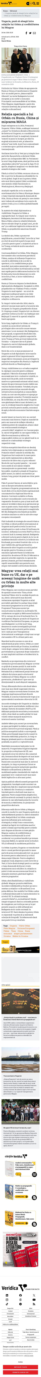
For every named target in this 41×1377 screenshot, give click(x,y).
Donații (10, 1319)
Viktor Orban (24, 926)
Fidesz (6, 931)
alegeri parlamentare (23, 933)
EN (30, 3)
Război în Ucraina (20, 936)
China (20, 931)
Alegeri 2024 (10, 1337)
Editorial (13, 11)
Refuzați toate (20, 1367)
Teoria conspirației (30, 1337)
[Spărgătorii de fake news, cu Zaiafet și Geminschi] (20, 949)
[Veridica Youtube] (34, 1299)
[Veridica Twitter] (34, 1295)
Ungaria (13, 926)
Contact (10, 1311)
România (30, 1311)
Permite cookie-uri (20, 1372)
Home (5, 11)
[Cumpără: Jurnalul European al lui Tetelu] (20, 1249)
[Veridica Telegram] (20, 1304)
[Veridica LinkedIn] (7, 1295)
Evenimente (10, 1313)
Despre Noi (10, 1308)
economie (8, 933)
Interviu (10, 1335)
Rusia (27, 931)
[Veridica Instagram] (7, 1299)
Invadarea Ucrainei (30, 1316)
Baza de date (30, 1340)
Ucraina (7, 936)
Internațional (30, 1313)
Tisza (13, 931)
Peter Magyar (9, 928)
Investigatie (10, 1342)
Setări (20, 1362)
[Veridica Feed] (34, 1304)
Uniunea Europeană (26, 928)
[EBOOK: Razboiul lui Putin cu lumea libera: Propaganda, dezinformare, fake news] (21, 1218)
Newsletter (10, 1316)
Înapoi (5, 942)
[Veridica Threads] (20, 1299)
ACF (10, 1340)
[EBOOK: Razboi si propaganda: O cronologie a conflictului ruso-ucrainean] (21, 1191)
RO (28, 3)
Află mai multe (28, 1356)
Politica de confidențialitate (10, 1324)
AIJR (10, 1322)
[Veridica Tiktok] (7, 1304)
